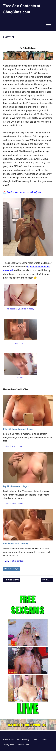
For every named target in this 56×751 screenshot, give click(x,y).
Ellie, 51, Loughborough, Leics (17, 429)
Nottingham (12, 580)
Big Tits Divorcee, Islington (16, 486)
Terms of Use (23, 745)
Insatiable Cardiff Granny (15, 543)
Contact (44, 739)
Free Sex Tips (8, 739)
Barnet (46, 580)
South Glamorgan (11, 568)
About (35, 739)
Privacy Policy (9, 745)
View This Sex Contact (14, 446)
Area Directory (23, 739)
